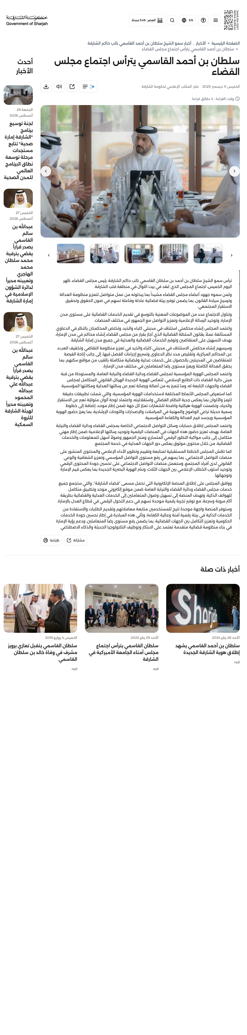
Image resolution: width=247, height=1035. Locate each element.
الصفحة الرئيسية (226, 43)
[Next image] (46, 171)
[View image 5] (70, 253)
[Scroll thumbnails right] (49, 255)
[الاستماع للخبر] (59, 86)
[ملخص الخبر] (88, 86)
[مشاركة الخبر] (72, 86)
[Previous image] (234, 171)
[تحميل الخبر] (46, 86)
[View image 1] (208, 253)
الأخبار (201, 43)
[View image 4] (104, 253)
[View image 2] (173, 253)
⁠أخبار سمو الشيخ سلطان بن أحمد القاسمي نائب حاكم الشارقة (139, 43)
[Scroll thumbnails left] (231, 255)
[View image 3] (139, 253)
